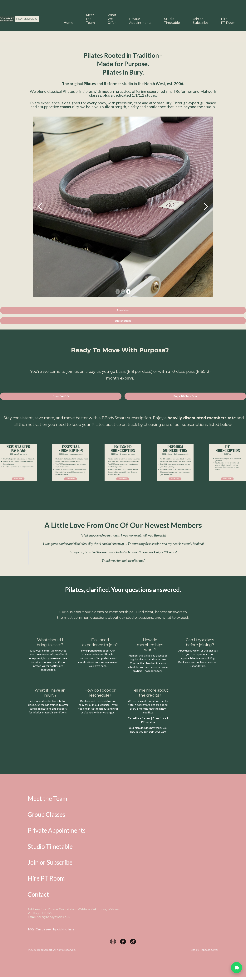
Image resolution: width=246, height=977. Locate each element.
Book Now (123, 310)
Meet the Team (90, 19)
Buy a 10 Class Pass (185, 396)
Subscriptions (123, 320)
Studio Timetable (172, 21)
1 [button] (117, 291)
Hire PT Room (228, 21)
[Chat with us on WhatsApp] (236, 967)
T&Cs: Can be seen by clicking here (51, 929)
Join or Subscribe (200, 21)
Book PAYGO (61, 396)
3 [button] (128, 291)
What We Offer (112, 19)
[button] (40, 207)
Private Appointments (140, 21)
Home (68, 23)
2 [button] (123, 291)
